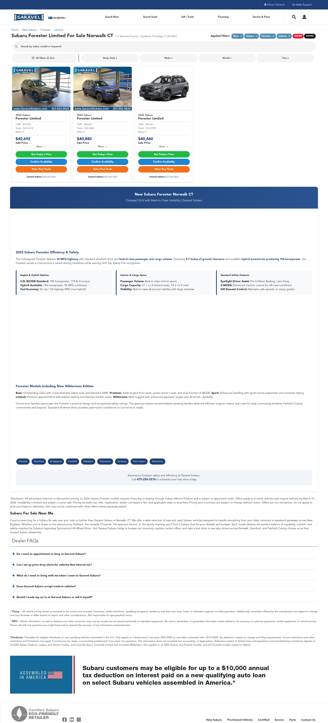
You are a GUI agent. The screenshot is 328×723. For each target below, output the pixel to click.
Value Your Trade (41, 169)
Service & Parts (261, 17)
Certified (263, 720)
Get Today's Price (41, 154)
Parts (292, 720)
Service (279, 720)
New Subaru (214, 720)
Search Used (150, 17)
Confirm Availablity (41, 162)
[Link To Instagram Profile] (79, 719)
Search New (112, 17)
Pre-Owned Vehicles (240, 720)
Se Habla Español (302, 5)
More (39, 147)
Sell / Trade (187, 17)
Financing (223, 17)
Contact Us (308, 720)
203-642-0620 (49, 177)
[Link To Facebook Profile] (65, 719)
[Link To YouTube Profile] (72, 719)
